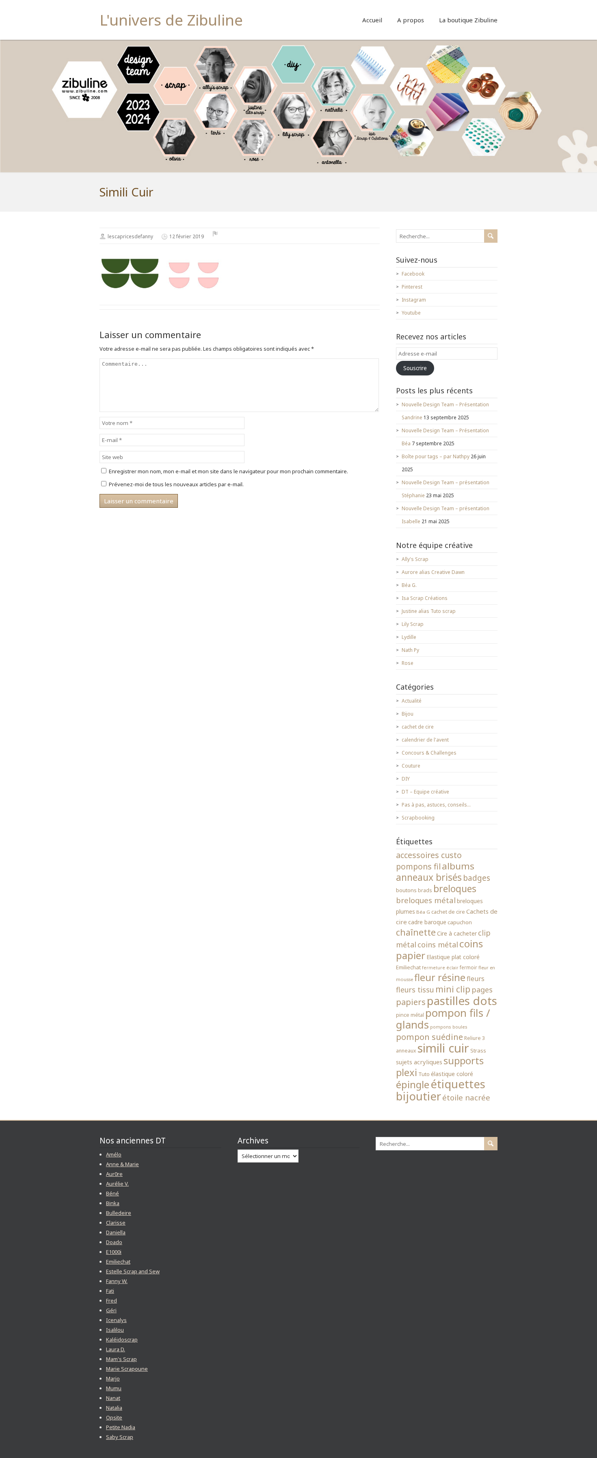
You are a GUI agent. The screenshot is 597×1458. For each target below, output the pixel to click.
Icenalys (116, 1320)
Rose (407, 663)
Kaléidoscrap (122, 1339)
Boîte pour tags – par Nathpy (435, 456)
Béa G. (409, 585)
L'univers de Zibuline (171, 19)
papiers (411, 1001)
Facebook (413, 273)
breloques (454, 888)
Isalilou (115, 1329)
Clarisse (115, 1222)
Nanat (113, 1398)
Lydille (409, 637)
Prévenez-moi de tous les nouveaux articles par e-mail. (176, 484)
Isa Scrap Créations (425, 598)
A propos (410, 20)
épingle (412, 1084)
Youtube (411, 312)
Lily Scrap (413, 624)
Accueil (372, 20)
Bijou (407, 713)
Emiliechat (408, 967)
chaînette (416, 932)
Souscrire (415, 368)
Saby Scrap (119, 1437)
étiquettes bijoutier (440, 1090)
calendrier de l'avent (425, 739)
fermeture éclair (440, 968)
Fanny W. (117, 1281)
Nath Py (410, 650)
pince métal (410, 1014)
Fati (110, 1290)
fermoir (468, 967)
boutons (406, 890)
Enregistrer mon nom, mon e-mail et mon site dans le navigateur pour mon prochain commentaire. (228, 471)
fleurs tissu (415, 989)
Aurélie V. (117, 1183)
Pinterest (412, 286)
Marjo (113, 1378)
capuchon (460, 922)
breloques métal (426, 900)
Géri (111, 1310)
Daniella (115, 1232)
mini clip (452, 989)
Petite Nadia (120, 1427)
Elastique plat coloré (453, 957)
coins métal (437, 944)
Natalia (114, 1407)
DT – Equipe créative (425, 791)
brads (425, 890)
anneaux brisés (429, 877)
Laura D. (115, 1349)
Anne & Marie (122, 1164)
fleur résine (439, 977)
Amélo (113, 1154)
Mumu (113, 1388)
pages (482, 989)
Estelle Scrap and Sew (133, 1271)
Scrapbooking (418, 817)
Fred (111, 1300)
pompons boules (448, 1027)
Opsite (114, 1417)
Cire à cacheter (457, 933)
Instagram (414, 299)
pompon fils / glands (443, 1019)
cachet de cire (418, 726)
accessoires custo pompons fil (429, 861)
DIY (406, 778)
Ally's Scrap (415, 559)
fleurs (476, 978)
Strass (478, 1050)
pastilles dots (462, 1000)
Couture (411, 765)
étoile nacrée (466, 1097)
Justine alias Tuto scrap (429, 611)
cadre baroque (427, 922)
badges (476, 878)
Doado (114, 1242)
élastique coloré (452, 1074)
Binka (112, 1203)
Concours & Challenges (429, 752)
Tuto (424, 1074)
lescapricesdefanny (130, 236)
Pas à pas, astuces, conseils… (436, 804)
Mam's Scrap (121, 1359)
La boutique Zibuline (468, 20)
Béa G (423, 912)
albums (458, 866)
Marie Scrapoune (127, 1368)
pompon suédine (429, 1036)
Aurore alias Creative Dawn (433, 572)
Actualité (412, 700)
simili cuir (443, 1048)
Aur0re (114, 1174)
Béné (112, 1193)
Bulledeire (118, 1212)
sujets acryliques (419, 1062)
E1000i (113, 1251)
